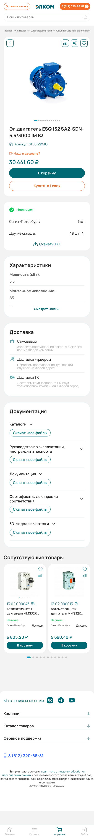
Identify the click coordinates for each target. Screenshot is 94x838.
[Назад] (10, 43)
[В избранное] (40, 569)
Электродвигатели (41, 30)
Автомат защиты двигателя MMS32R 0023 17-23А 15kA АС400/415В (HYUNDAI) (24, 611)
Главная (8, 30)
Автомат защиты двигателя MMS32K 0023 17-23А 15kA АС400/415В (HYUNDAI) (69, 611)
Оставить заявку (17, 6)
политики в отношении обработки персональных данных (43, 773)
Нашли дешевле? (27, 153)
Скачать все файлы (30, 432)
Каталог (21, 30)
